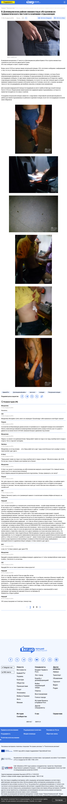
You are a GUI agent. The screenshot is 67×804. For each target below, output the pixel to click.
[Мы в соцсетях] (11, 660)
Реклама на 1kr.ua (52, 730)
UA (23, 18)
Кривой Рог (6, 392)
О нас (37, 714)
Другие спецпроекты (40, 707)
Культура (20, 680)
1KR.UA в (45, 18)
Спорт (19, 689)
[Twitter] (37, 396)
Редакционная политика (32, 730)
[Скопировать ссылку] (41, 396)
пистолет (32, 392)
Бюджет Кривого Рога (41, 671)
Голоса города (40, 697)
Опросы (38, 691)
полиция (41, 392)
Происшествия (22, 686)
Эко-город (39, 675)
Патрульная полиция (54, 392)
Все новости (21, 670)
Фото (19, 699)
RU (26, 18)
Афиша (56, 672)
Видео (55, 685)
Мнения (20, 703)
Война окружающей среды (40, 685)
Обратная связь (52, 734)
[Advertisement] (33, 623)
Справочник (57, 714)
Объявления (57, 678)
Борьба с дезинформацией (41, 679)
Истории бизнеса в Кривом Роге (41, 702)
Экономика (21, 693)
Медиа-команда (29, 734)
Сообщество (22, 716)
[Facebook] (22, 396)
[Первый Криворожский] (33, 2)
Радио (55, 688)
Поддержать (8, 2)
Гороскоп (56, 682)
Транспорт (57, 675)
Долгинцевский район (19, 392)
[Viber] (32, 396)
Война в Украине (23, 696)
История (20, 714)
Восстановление (41, 694)
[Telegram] (27, 396)
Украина (20, 676)
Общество (20, 683)
